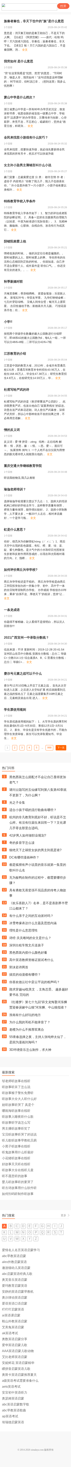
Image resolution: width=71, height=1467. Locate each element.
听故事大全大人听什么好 (19, 1098)
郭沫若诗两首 (18, 967)
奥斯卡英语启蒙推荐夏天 (19, 1374)
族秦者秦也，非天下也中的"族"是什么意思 (34, 21)
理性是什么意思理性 (23, 930)
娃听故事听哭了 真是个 (18, 1104)
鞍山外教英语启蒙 (14, 1321)
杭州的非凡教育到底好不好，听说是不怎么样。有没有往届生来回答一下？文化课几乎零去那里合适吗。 (37, 823)
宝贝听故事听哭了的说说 (19, 1134)
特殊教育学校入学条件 (20, 201)
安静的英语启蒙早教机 (18, 1291)
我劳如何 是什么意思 (18, 61)
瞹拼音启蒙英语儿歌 (16, 1368)
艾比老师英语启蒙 (14, 1357)
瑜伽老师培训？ (15, 489)
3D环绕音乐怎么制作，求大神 (30, 1049)
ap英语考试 (10, 1416)
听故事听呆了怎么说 (16, 1087)
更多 (63, 1215)
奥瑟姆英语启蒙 (13, 1398)
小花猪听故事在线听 (16, 1158)
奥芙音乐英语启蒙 (14, 1279)
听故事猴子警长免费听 (18, 1093)
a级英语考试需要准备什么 (20, 1380)
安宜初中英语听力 (14, 1392)
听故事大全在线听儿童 (18, 1170)
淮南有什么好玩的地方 (25, 1015)
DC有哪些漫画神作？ (24, 857)
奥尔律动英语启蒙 (14, 1297)
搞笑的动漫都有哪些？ (25, 974)
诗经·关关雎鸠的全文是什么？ (30, 938)
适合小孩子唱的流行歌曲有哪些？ (33, 810)
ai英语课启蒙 (11, 1315)
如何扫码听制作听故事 (18, 1193)
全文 (25, 49)
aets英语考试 (11, 1386)
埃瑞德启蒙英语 (13, 1422)
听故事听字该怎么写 (16, 1122)
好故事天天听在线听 (16, 1164)
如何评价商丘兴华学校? (20, 569)
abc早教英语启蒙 (14, 1256)
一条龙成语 (12, 609)
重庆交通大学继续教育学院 (23, 465)
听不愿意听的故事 (14, 1176)
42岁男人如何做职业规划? (27, 835)
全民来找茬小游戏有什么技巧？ (26, 137)
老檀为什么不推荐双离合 (26, 1029)
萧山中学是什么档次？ (20, 97)
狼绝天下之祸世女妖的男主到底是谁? (35, 850)
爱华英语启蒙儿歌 (14, 1345)
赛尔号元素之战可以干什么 (23, 673)
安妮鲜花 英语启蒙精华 (18, 1362)
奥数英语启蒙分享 (14, 1339)
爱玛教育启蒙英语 (14, 1285)
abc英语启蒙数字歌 (15, 1404)
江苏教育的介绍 (15, 353)
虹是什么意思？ (15, 529)
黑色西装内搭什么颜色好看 (28, 952)
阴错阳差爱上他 (15, 241)
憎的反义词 (12, 429)
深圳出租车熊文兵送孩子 (26, 945)
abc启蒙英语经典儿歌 (17, 1273)
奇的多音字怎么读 (22, 842)
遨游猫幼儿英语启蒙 (16, 1268)
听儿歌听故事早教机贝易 (19, 1140)
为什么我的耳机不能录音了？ (29, 1022)
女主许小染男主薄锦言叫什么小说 (27, 165)
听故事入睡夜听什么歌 (18, 1116)
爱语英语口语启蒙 (14, 1303)
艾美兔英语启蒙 (13, 1327)
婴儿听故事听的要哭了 (18, 1182)
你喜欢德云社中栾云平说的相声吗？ (34, 982)
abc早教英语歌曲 (14, 1410)
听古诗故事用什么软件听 (19, 1188)
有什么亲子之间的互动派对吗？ (31, 915)
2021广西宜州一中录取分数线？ (26, 637)
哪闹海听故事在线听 (16, 1110)
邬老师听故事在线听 (16, 1081)
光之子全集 (17, 802)
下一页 (60, 747)
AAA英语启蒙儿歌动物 (18, 1351)
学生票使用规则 (15, 709)
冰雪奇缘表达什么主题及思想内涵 (33, 923)
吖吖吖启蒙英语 (13, 1309)
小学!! (8, 321)
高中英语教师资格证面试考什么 (31, 960)
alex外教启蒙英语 (14, 1262)
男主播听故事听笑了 (16, 1128)
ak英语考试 (10, 1333)
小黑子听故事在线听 (16, 1146)
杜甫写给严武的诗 (16, 389)
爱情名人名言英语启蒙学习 (21, 1250)
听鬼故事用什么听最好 (18, 1152)
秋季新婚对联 (13, 281)
